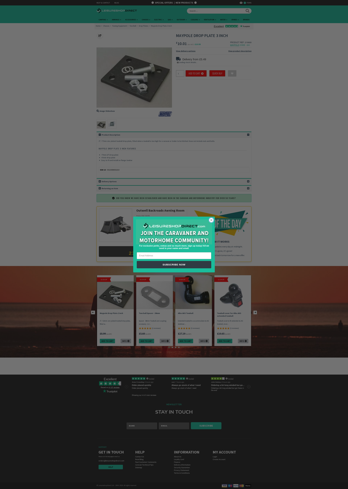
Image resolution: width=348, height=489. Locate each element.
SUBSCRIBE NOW (174, 264)
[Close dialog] (211, 220)
